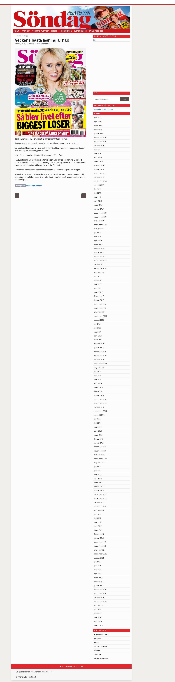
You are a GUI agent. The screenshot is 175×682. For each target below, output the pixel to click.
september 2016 (100, 316)
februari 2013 (99, 486)
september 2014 (100, 411)
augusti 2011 (99, 558)
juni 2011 (97, 566)
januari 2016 (99, 348)
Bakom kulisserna (101, 634)
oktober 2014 (99, 407)
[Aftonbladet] (22, 2)
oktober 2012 (99, 502)
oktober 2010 (99, 597)
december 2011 (100, 542)
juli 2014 (97, 419)
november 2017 (100, 260)
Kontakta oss (80, 31)
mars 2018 (98, 245)
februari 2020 (99, 165)
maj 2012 (97, 522)
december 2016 (100, 304)
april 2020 (98, 157)
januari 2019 (99, 209)
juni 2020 (97, 149)
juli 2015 (97, 371)
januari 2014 (99, 443)
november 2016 (100, 308)
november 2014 (100, 403)
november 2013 (100, 451)
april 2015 (98, 383)
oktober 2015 (99, 360)
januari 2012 (99, 538)
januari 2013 (99, 490)
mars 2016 (98, 340)
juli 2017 (97, 276)
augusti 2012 (99, 510)
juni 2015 (97, 375)
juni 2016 (97, 328)
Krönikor (26, 31)
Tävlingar (97, 654)
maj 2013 (97, 475)
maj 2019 (97, 197)
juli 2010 (97, 609)
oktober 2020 (99, 145)
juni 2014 (97, 423)
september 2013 (100, 459)
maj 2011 (97, 570)
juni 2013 (97, 471)
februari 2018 (99, 249)
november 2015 (100, 356)
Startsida (18, 36)
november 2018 (100, 217)
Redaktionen (66, 31)
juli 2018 (97, 233)
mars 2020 (98, 161)
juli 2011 (97, 562)
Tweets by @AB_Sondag (103, 109)
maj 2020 (97, 153)
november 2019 (100, 173)
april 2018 (98, 241)
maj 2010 (97, 617)
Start (16, 31)
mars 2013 (98, 483)
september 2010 (100, 601)
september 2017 (100, 268)
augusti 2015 (99, 368)
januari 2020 (99, 169)
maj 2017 (97, 284)
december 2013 (100, 447)
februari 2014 (99, 439)
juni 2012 (97, 518)
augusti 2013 (99, 463)
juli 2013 (97, 467)
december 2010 (100, 590)
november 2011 (100, 546)
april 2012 (98, 526)
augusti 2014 (99, 415)
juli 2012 (97, 514)
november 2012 (100, 498)
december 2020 (100, 138)
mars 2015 (98, 387)
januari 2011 (98, 586)
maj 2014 (97, 427)
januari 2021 (99, 134)
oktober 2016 (99, 312)
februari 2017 (99, 296)
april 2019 (98, 201)
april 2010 (98, 621)
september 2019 (100, 181)
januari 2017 (99, 300)
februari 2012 (99, 534)
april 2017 (98, 288)
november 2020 (100, 142)
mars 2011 (98, 578)
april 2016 (98, 336)
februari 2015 (99, 391)
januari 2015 (99, 395)
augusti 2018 (99, 229)
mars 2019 (98, 205)
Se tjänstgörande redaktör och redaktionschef (35, 672)
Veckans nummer (40, 31)
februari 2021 (99, 130)
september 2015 (100, 364)
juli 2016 (97, 324)
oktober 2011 (99, 550)
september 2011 (100, 554)
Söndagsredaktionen (43, 44)
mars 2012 (98, 530)
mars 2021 (98, 126)
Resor (54, 31)
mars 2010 (98, 625)
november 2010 (100, 593)
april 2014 (98, 431)
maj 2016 (97, 332)
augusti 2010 (99, 605)
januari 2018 (99, 252)
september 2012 (100, 506)
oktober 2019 (99, 177)
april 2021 (98, 122)
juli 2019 (97, 189)
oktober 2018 (99, 221)
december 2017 (100, 257)
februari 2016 (99, 344)
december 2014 (100, 399)
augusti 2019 (99, 185)
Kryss (96, 642)
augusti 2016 (99, 320)
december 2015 (100, 352)
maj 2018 (97, 237)
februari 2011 (99, 582)
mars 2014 (98, 435)
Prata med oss (96, 31)
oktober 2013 (99, 455)
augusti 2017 (99, 272)
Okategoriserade (100, 646)
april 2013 (98, 478)
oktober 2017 (99, 264)
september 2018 (100, 225)
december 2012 (100, 494)
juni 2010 (97, 613)
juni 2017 (97, 280)
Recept (97, 650)
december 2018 (100, 213)
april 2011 (98, 574)
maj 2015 (97, 379)
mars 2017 (98, 292)
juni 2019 (97, 193)
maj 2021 (97, 118)
